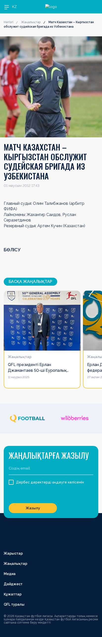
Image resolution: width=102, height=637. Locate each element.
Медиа (10, 574)
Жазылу (33, 508)
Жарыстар (13, 553)
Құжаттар (13, 594)
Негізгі (8, 22)
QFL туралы (14, 604)
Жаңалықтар (31, 22)
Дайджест (13, 584)
